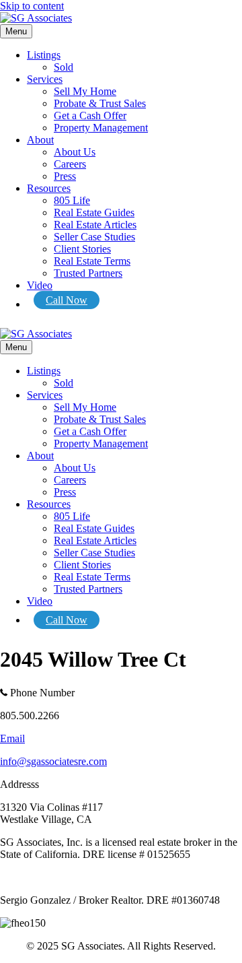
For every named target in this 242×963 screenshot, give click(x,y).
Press (65, 176)
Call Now (66, 300)
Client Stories (82, 249)
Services (45, 79)
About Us (74, 152)
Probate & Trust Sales (100, 103)
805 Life (72, 200)
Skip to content (32, 5)
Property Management (101, 127)
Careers (70, 164)
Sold (63, 67)
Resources (49, 188)
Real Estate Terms (92, 261)
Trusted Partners (88, 273)
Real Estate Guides (94, 212)
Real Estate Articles (95, 224)
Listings (44, 55)
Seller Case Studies (94, 236)
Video (39, 285)
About (40, 139)
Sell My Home (85, 91)
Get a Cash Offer (90, 115)
